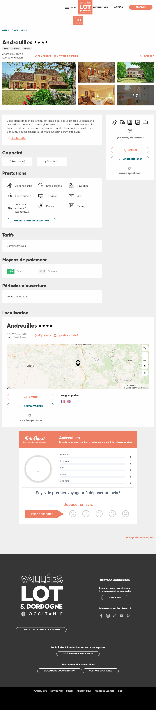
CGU (120, 691)
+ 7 (135, 95)
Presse (69, 691)
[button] (100, 7)
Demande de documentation (59, 670)
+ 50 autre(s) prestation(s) (129, 137)
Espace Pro (56, 691)
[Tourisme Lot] (85, 7)
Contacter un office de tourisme (41, 629)
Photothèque (84, 691)
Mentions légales (104, 691)
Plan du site (40, 691)
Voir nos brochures (100, 670)
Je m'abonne (114, 597)
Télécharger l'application (78, 653)
